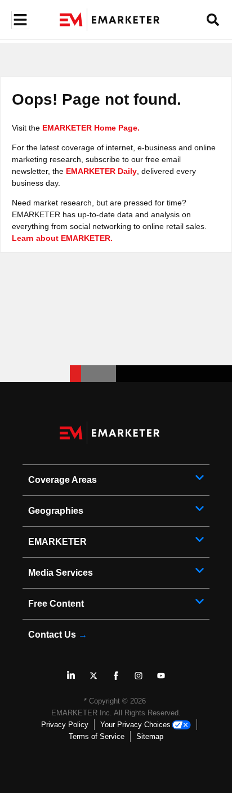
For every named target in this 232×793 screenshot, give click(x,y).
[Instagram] (138, 675)
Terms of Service (96, 736)
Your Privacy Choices (135, 724)
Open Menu (19, 20)
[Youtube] (161, 675)
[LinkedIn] (71, 675)
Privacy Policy (64, 724)
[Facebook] (116, 675)
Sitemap (149, 736)
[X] (93, 675)
